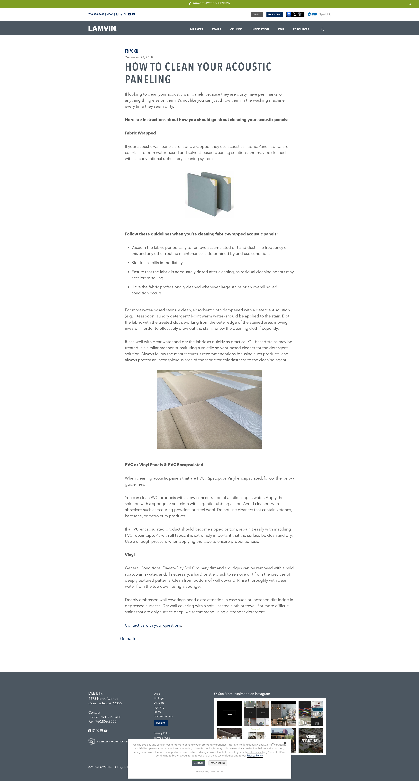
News (110, 14)
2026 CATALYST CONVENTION (211, 3)
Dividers (159, 702)
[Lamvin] (103, 29)
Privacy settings (218, 763)
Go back (127, 638)
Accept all (198, 763)
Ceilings (159, 698)
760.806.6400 (96, 14)
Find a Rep (257, 14)
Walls (157, 693)
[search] (322, 29)
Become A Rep (163, 716)
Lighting (159, 707)
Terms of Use (162, 737)
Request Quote (275, 14)
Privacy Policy (162, 733)
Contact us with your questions (153, 625)
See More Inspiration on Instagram (243, 694)
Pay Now (160, 723)
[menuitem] (197, 29)
